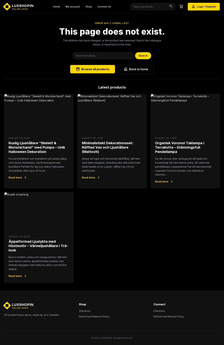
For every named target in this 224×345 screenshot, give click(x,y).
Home (56, 6)
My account (73, 6)
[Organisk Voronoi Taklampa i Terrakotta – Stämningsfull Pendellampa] (185, 113)
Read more (18, 177)
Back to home (136, 69)
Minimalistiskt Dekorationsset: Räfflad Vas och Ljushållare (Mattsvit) (108, 147)
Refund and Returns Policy (94, 316)
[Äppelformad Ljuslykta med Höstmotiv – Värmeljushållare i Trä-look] (38, 211)
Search (143, 55)
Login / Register (203, 6)
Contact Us (104, 6)
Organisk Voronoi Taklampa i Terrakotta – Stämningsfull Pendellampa (179, 147)
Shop (89, 6)
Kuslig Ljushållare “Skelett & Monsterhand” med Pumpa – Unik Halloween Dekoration (37, 147)
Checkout (84, 310)
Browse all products (92, 69)
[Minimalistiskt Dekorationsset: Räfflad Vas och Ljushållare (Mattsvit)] (112, 113)
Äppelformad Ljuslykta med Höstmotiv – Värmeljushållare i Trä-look (38, 245)
